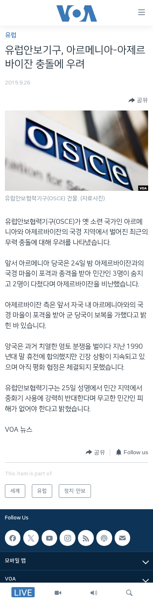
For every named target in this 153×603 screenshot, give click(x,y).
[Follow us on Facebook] (12, 538)
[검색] (129, 593)
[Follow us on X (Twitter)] (31, 538)
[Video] (58, 593)
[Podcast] (104, 538)
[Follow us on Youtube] (49, 538)
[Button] (138, 100)
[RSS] (85, 538)
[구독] (122, 538)
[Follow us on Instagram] (67, 538)
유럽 (10, 35)
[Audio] (94, 593)
